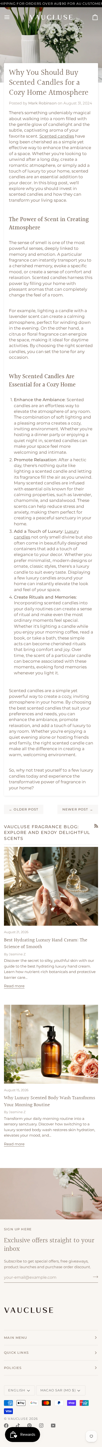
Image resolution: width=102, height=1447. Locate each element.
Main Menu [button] (15, 1338)
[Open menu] (11, 17)
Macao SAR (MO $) (58, 1390)
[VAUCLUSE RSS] (96, 826)
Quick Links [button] (16, 1353)
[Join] (94, 1277)
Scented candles (56, 136)
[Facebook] (6, 1425)
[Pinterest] (29, 1425)
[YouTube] (53, 1425)
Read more (14, 986)
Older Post (23, 809)
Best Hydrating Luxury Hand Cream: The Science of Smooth (45, 943)
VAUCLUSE (18, 1419)
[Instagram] (41, 1425)
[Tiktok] (18, 1425)
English (16, 1390)
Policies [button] (13, 1368)
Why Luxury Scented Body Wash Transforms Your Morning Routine (49, 1101)
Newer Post (77, 809)
